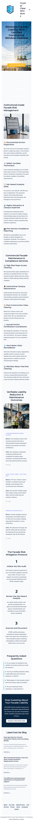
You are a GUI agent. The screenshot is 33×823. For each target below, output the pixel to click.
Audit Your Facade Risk (16, 65)
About (5, 805)
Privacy (12, 807)
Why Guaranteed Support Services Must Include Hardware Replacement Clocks (16, 759)
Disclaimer (25, 807)
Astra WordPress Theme (16, 819)
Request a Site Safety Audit (16, 721)
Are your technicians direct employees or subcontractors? (14, 688)
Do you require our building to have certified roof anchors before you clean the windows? (16, 665)
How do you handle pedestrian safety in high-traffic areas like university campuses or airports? (17, 674)
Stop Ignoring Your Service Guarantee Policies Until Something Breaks (16, 739)
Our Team (11, 805)
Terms (18, 807)
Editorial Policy (20, 805)
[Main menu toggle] (29, 10)
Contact (16, 809)
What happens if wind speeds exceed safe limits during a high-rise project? (17, 681)
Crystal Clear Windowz (23, 9)
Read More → (7, 752)
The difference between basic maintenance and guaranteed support (14, 779)
